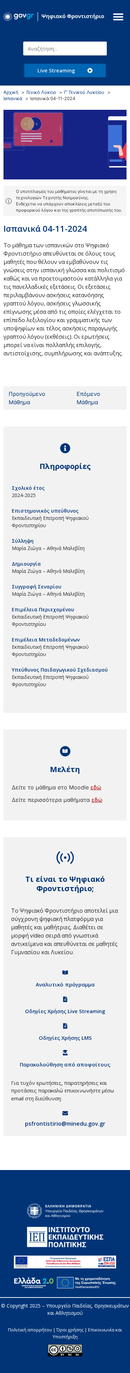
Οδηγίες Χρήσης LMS (65, 1037)
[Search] (100, 48)
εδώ (95, 787)
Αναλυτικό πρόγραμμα (65, 984)
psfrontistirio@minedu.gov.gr (65, 1123)
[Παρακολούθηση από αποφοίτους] (65, 1052)
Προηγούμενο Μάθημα (27, 398)
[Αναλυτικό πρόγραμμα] (65, 972)
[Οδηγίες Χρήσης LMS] (65, 1026)
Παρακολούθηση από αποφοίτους (65, 1064)
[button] (118, 16)
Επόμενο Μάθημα (88, 398)
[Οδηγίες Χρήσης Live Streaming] (65, 999)
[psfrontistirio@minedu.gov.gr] (65, 1113)
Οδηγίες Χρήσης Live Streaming (65, 1011)
